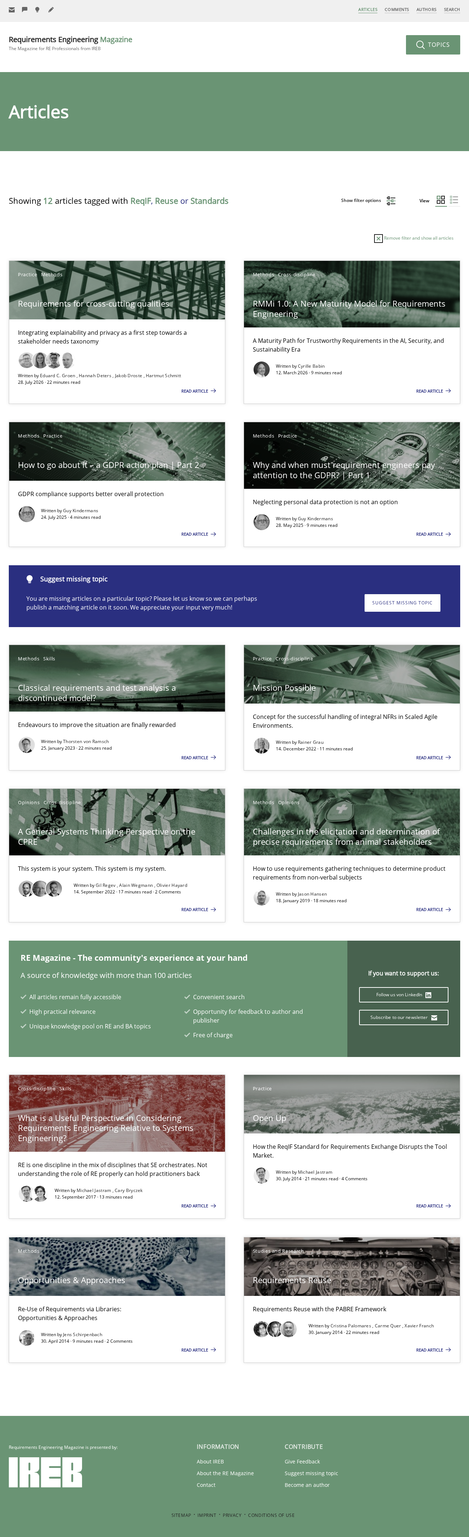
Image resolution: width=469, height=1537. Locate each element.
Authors (427, 9)
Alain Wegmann (136, 885)
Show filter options (361, 200)
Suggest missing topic (402, 603)
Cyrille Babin (311, 366)
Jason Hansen (312, 894)
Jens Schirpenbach (82, 1334)
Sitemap (181, 1515)
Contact (206, 1484)
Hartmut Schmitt (163, 375)
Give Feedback (302, 1461)
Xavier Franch (419, 1326)
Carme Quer (388, 1326)
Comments (397, 9)
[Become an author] (51, 10)
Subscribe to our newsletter (399, 1017)
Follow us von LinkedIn (400, 994)
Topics (438, 45)
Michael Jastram (94, 1190)
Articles (367, 9)
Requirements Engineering (70, 43)
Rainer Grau (311, 742)
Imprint (206, 1515)
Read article (195, 391)
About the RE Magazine (225, 1473)
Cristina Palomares (351, 1326)
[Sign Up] (12, 10)
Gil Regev (106, 885)
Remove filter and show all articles (418, 238)
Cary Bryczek (129, 1190)
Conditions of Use (271, 1515)
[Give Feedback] (25, 10)
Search (452, 9)
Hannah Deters (95, 375)
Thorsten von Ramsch (86, 741)
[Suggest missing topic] (38, 10)
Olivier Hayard (171, 885)
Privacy (232, 1515)
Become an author (307, 1484)
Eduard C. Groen (58, 375)
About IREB (210, 1461)
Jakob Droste (129, 375)
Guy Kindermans (80, 510)
